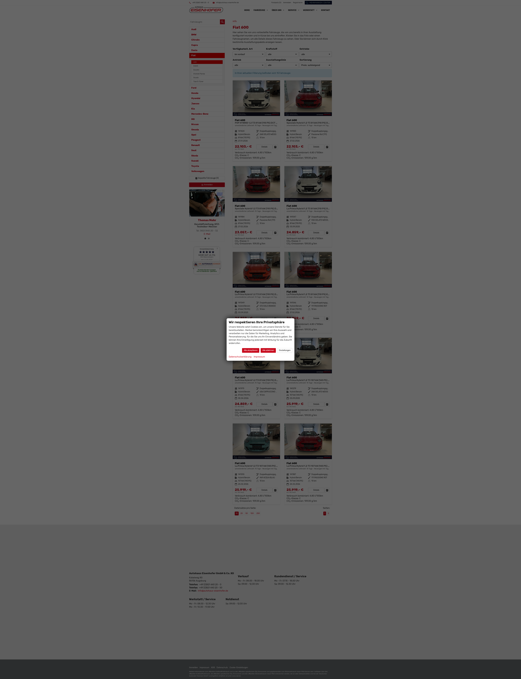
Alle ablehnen (268, 350)
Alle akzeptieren (251, 350)
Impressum (259, 356)
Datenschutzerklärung (240, 356)
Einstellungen (284, 350)
